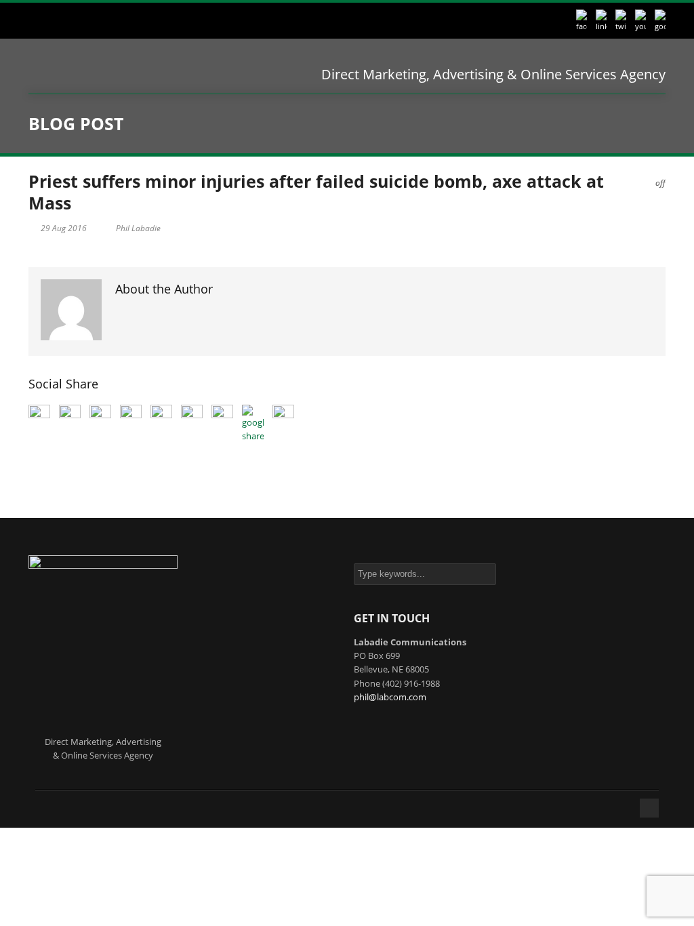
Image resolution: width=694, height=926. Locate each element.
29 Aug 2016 (64, 228)
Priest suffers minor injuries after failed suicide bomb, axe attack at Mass (316, 192)
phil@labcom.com (390, 697)
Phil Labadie (138, 228)
